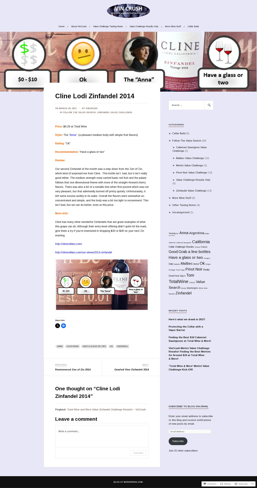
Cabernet (172, 242)
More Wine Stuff (173, 26)
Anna (73, 134)
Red (177, 276)
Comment (138, 453)
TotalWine (178, 281)
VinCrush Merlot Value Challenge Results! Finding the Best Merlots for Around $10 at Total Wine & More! (190, 353)
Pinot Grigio (180, 270)
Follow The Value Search (79, 112)
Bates (207, 233)
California (73, 346)
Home (61, 26)
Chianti (197, 247)
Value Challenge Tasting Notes (108, 26)
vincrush (92, 108)
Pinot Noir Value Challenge (191, 172)
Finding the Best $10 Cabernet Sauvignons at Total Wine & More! (190, 339)
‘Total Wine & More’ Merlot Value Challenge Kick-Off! (189, 368)
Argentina (196, 233)
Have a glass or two (94, 346)
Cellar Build (193, 26)
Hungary (207, 258)
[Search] (208, 105)
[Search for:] (191, 105)
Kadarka (177, 264)
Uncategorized (180, 212)
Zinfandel (122, 346)
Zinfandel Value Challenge (114, 112)
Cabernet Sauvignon (183, 242)
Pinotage (172, 270)
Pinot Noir (193, 269)
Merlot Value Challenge (189, 165)
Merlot (196, 264)
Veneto (183, 288)
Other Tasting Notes (184, 205)
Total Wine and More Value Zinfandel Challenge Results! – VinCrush (106, 409)
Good (173, 252)
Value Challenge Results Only (144, 26)
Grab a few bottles (194, 251)
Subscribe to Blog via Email (189, 406)
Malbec (187, 263)
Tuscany (192, 282)
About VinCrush (79, 26)
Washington (192, 288)
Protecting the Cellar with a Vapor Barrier (186, 328)
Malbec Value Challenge (190, 158)
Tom (190, 275)
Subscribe (178, 441)
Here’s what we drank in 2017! (187, 319)
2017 (177, 233)
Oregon (208, 264)
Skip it (182, 276)
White (201, 288)
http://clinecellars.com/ (69, 243)
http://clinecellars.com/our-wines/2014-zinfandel (83, 252)
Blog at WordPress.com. (128, 482)
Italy (171, 264)
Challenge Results (184, 247)
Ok (111, 346)
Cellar (171, 247)
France (204, 247)
